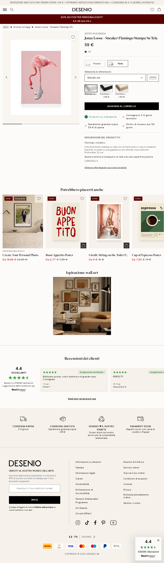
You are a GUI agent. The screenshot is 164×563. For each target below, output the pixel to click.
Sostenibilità (82, 484)
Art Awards (81, 508)
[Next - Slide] (75, 77)
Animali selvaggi (22, 27)
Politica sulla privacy (44, 507)
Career (79, 478)
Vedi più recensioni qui (82, 398)
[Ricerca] (11, 9)
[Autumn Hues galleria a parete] (82, 306)
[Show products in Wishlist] (152, 9)
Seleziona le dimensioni (98, 71)
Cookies (127, 484)
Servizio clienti (131, 467)
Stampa (80, 467)
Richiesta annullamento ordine (136, 496)
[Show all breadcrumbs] (6, 27)
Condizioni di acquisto (135, 478)
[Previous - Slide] (6, 77)
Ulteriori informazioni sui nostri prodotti (106, 167)
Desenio (91, 554)
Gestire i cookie (131, 503)
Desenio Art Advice (133, 462)
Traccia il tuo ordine (134, 473)
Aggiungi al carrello (121, 106)
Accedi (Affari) (83, 513)
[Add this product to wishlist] (73, 37)
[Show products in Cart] (159, 9)
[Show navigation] (4, 9)
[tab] (12, 123)
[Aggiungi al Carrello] (83, 245)
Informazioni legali (85, 473)
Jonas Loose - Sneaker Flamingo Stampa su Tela (54, 27)
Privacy (127, 489)
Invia (34, 499)
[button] (153, 78)
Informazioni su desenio (88, 462)
